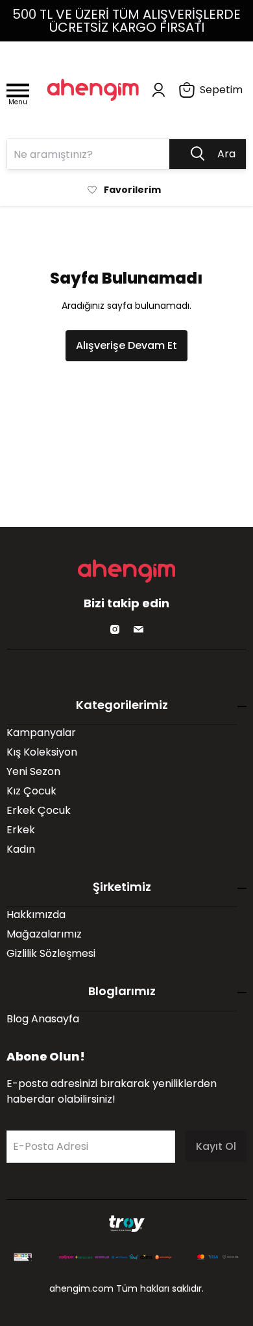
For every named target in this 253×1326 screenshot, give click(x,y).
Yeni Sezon (33, 771)
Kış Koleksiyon (41, 752)
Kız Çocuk (31, 790)
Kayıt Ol (216, 1146)
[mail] (138, 629)
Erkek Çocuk (38, 810)
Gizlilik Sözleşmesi (50, 953)
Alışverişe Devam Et (126, 345)
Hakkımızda (36, 914)
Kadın (20, 849)
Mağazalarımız (44, 934)
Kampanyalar (41, 732)
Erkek (20, 829)
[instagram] (115, 629)
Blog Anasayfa (42, 1018)
